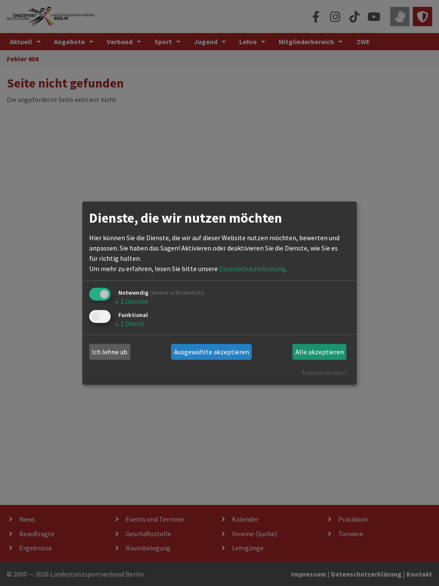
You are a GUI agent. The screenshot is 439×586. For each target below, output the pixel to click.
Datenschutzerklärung (252, 268)
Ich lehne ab (109, 351)
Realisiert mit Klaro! (324, 372)
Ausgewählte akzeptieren (211, 351)
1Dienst (129, 323)
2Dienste (131, 301)
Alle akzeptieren (319, 351)
